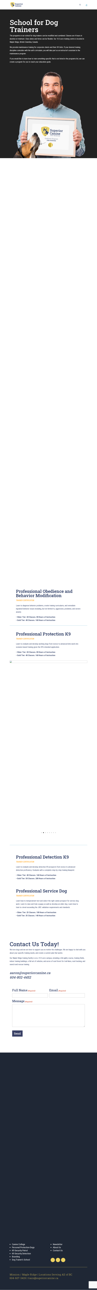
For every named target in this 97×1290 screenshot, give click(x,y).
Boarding (16, 1256)
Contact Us (58, 1250)
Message (22, 1001)
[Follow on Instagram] (53, 1260)
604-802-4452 (20, 977)
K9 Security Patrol (20, 1250)
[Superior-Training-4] (48, 662)
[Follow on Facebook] (58, 1260)
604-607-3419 (18, 1278)
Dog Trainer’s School (21, 1259)
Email (57, 990)
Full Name (23, 990)
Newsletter (57, 1244)
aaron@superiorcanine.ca (30, 973)
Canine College (18, 1244)
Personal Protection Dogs (23, 1247)
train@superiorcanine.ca (43, 1278)
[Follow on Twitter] (63, 1260)
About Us (57, 1247)
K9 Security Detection (21, 1253)
